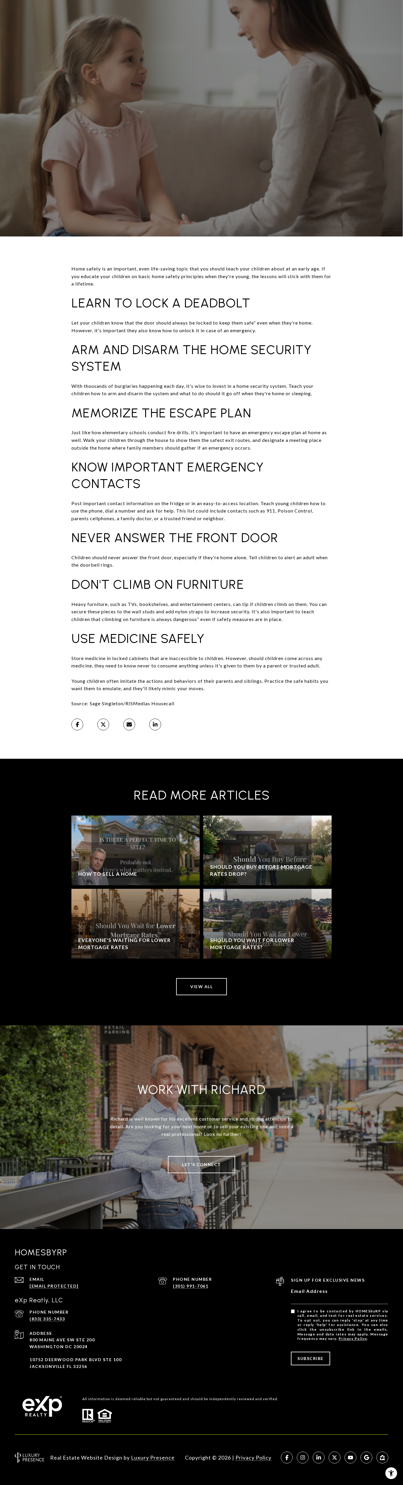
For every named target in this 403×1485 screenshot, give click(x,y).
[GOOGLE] (366, 1457)
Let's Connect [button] (201, 1164)
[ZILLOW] (382, 1457)
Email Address (309, 1291)
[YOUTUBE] (350, 1457)
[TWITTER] (334, 1457)
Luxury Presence (153, 1457)
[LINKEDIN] (319, 1457)
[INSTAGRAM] (303, 1457)
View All (201, 986)
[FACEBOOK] (287, 1457)
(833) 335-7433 (47, 1318)
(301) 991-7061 (190, 1285)
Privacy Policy (353, 1338)
